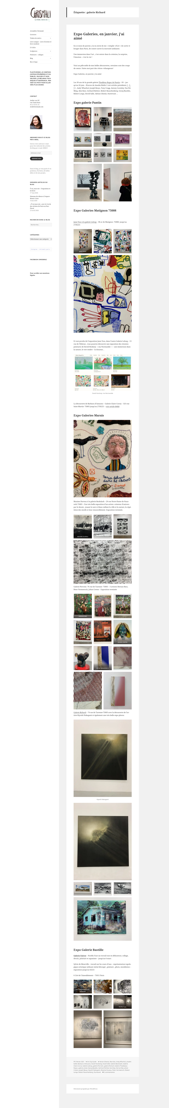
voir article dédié (112, 406)
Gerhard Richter (103, 1068)
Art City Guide (91, 1062)
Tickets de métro (35, 38)
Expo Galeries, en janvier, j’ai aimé (99, 36)
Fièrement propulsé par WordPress (85, 1089)
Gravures (33, 35)
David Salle (106, 1064)
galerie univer (82, 1068)
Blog (31, 58)
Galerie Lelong (87, 1066)
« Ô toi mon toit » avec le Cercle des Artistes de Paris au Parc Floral (40, 206)
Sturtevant (97, 1072)
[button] (83, 119)
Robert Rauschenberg (86, 1072)
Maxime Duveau (106, 1070)
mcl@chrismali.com (36, 107)
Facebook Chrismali (38, 259)
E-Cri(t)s (33, 47)
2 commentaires (109, 1072)
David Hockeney (96, 1064)
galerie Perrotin (98, 1066)
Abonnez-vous (36, 158)
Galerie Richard (80, 712)
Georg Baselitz (93, 1068)
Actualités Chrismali (37, 31)
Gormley (112, 1068)
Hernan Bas (120, 1068)
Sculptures (33, 51)
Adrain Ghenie (104, 1062)
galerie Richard (109, 1066)
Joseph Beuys (83, 1070)
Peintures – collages (36, 55)
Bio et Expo (33, 62)
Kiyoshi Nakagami (94, 1070)
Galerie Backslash (116, 1064)
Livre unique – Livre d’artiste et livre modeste (40, 43)
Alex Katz (113, 1062)
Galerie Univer (80, 956)
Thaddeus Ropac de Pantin (109, 82)
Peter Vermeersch (118, 1070)
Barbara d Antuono (84, 1064)
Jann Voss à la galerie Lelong (85, 222)
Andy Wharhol (121, 1062)
